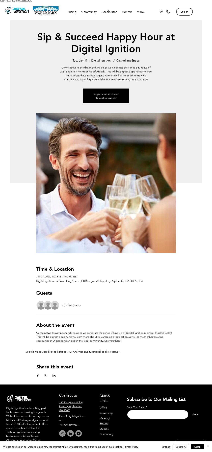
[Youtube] (78, 433)
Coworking (106, 412)
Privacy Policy (131, 446)
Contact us (68, 395)
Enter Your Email (136, 407)
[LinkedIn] (70, 433)
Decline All (181, 446)
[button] (72, 12)
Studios (104, 428)
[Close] (208, 446)
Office (103, 407)
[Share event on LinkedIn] (54, 375)
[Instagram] (62, 433)
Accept (197, 446)
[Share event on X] (46, 375)
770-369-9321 (71, 424)
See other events (106, 97)
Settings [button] (166, 446)
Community (106, 434)
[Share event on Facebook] (37, 375)
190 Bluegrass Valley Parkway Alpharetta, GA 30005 (70, 406)
